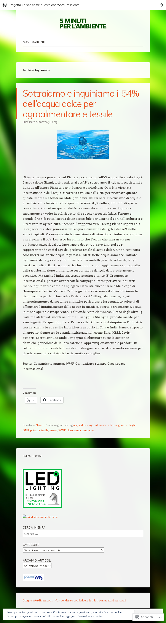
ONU (26, 430)
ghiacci (122, 425)
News (39, 425)
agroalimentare (99, 425)
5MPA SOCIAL (32, 456)
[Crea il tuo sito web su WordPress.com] (83, 5)
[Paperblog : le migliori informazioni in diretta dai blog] (33, 579)
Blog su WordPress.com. (38, 600)
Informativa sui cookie (89, 616)
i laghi (132, 425)
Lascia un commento (81, 430)
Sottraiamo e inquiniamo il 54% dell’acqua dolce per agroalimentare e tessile (81, 104)
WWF (62, 430)
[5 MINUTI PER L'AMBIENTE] (83, 23)
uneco (53, 430)
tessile (44, 430)
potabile (35, 430)
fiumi (113, 425)
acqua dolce (80, 425)
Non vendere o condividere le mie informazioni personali (90, 600)
